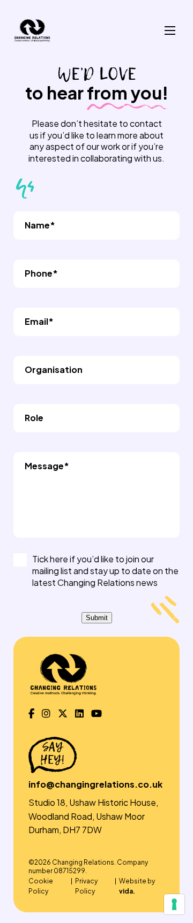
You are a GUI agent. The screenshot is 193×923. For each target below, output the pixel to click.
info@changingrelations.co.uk (95, 784)
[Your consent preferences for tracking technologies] (174, 904)
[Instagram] (46, 714)
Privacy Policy (86, 886)
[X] (63, 714)
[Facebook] (31, 714)
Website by (137, 886)
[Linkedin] (79, 714)
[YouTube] (96, 714)
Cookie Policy (40, 886)
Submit (97, 618)
